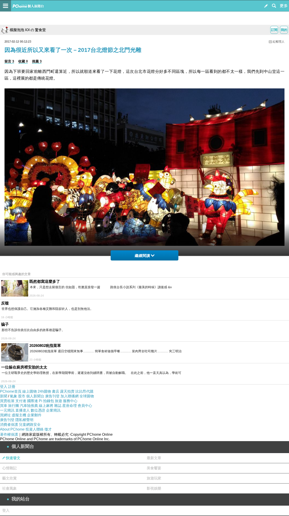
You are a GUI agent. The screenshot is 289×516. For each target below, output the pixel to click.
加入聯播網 (70, 396)
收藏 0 (23, 61)
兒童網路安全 (30, 424)
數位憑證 (38, 410)
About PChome (12, 429)
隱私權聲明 (24, 420)
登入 (3, 387)
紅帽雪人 (278, 41)
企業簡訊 (53, 410)
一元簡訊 (7, 410)
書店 (55, 391)
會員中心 (85, 406)
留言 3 (9, 61)
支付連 (20, 401)
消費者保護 (9, 424)
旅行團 (13, 406)
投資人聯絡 (35, 429)
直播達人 (22, 410)
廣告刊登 (52, 396)
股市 (21, 396)
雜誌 (57, 406)
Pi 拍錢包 (46, 401)
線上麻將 (46, 406)
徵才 (48, 429)
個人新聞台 (35, 396)
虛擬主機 (19, 415)
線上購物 (29, 391)
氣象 (13, 396)
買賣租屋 (7, 401)
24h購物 (44, 391)
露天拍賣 (67, 391)
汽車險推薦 (29, 406)
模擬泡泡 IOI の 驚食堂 (28, 30)
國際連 (32, 401)
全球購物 (86, 396)
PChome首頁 (10, 391)
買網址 (5, 415)
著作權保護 (9, 434)
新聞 (3, 396)
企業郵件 (34, 415)
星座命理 (69, 406)
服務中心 (70, 401)
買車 (3, 406)
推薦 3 (37, 61)
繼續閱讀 (142, 256)
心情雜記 (9, 468)
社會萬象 (9, 488)
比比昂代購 (84, 391)
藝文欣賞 (9, 478)
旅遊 (58, 401)
